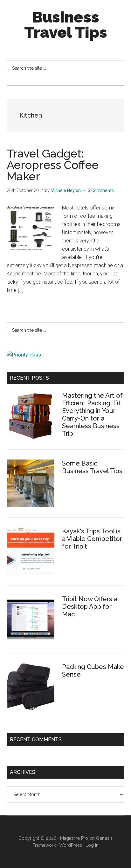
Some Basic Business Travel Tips (92, 467)
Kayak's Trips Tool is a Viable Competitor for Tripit (92, 538)
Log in (92, 845)
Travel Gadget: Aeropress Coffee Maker (53, 165)
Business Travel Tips (65, 24)
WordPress (70, 845)
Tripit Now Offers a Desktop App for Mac (89, 606)
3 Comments (101, 190)
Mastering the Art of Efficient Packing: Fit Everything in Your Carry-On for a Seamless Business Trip (92, 414)
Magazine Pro (74, 838)
